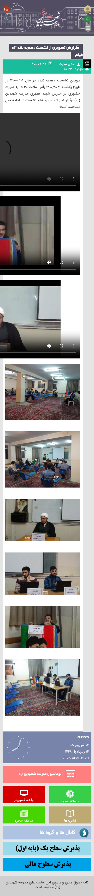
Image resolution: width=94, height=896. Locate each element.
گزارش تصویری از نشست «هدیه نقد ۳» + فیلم (46, 51)
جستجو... (6, 17)
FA (6, 9)
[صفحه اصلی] (87, 19)
